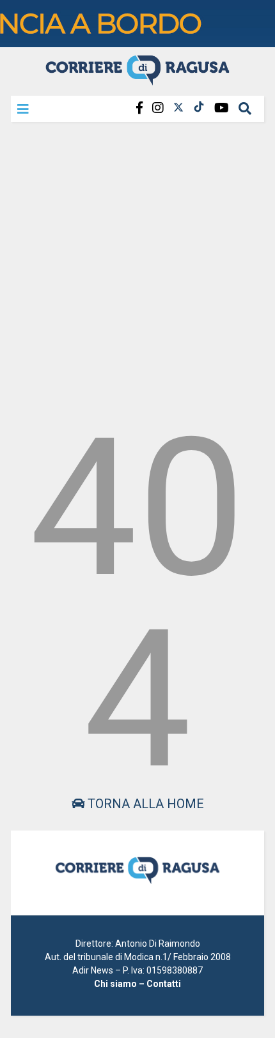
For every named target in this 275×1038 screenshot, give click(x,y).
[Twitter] (178, 108)
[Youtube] (221, 108)
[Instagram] (158, 108)
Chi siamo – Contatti (137, 984)
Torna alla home (144, 803)
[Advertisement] (137, 267)
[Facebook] (139, 108)
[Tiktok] (199, 108)
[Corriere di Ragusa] (137, 79)
